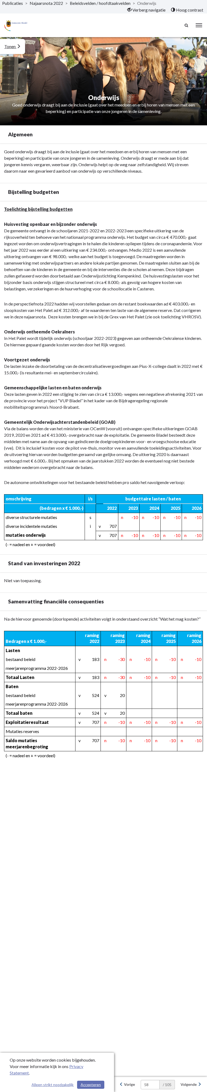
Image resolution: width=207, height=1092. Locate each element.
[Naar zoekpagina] (186, 25)
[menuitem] (146, 9)
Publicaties (12, 3)
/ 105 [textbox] (167, 1084)
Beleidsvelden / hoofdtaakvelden (100, 3)
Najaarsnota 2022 (46, 3)
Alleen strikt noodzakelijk (53, 1084)
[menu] (199, 25)
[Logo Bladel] (15, 25)
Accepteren (91, 1084)
